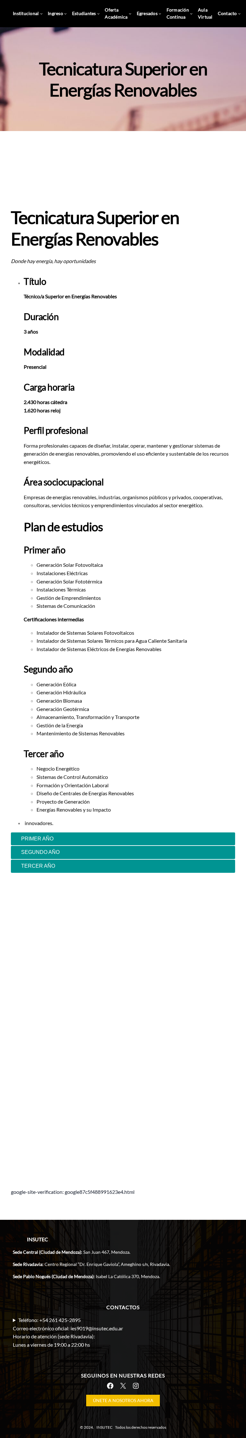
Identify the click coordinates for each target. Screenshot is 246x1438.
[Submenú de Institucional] (41, 13)
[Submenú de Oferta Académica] (130, 13)
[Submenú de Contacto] (239, 13)
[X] (123, 1386)
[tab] (123, 839)
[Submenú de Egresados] (160, 13)
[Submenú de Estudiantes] (98, 13)
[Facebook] (110, 1386)
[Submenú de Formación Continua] (191, 13)
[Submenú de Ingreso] (65, 13)
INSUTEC (37, 1239)
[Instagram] (136, 1386)
